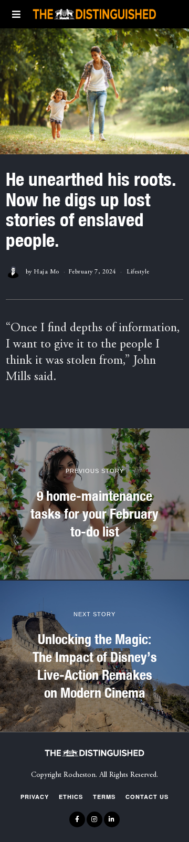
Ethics (71, 797)
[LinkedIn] (112, 819)
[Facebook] (77, 819)
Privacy (34, 797)
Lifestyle (138, 272)
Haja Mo (46, 272)
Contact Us (147, 797)
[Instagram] (94, 819)
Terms (104, 797)
